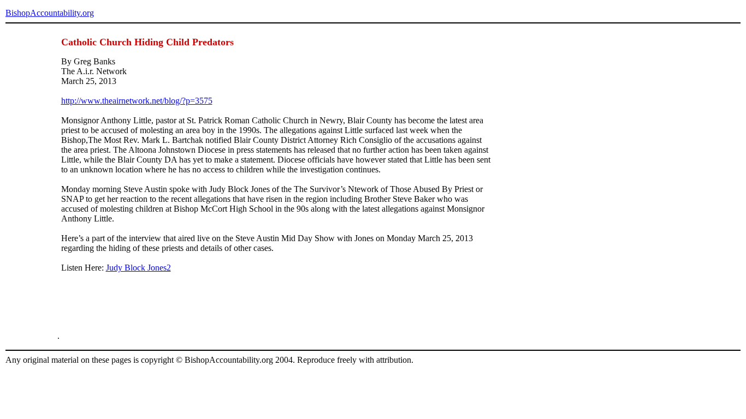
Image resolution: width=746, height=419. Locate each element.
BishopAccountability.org (49, 12)
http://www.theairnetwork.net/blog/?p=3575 (136, 100)
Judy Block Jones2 (138, 267)
